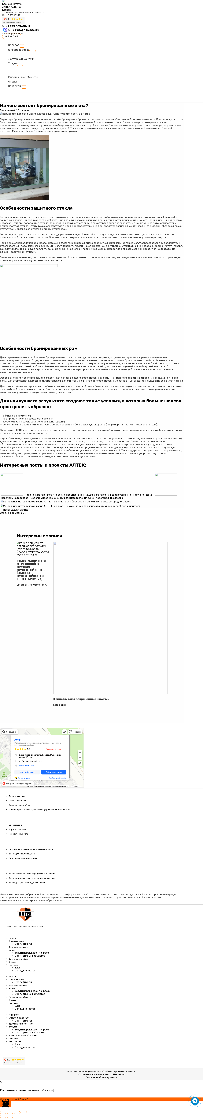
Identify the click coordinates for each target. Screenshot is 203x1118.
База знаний (7, 110)
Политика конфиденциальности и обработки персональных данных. (101, 1071)
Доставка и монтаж (18, 947)
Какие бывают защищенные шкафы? (81, 699)
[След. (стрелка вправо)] (10, 1116)
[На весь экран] (10, 1112)
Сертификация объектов (30, 955)
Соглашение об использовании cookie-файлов (101, 1074)
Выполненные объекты (20, 959)
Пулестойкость (39, 585)
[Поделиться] (17, 1112)
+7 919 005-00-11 (18, 26)
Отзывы (12, 962)
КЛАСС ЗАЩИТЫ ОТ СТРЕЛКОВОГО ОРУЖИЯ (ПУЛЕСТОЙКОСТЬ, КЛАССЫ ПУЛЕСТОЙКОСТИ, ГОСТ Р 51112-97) (32, 570)
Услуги (12, 950)
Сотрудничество (25, 970)
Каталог (13, 938)
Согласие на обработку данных (101, 1077)
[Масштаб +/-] (3, 1112)
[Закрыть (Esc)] (24, 1112)
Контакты (13, 965)
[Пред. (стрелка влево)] (3, 1116)
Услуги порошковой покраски (32, 952)
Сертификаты (23, 943)
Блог (17, 967)
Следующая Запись (13, 512)
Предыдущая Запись (14, 509)
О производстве (16, 941)
